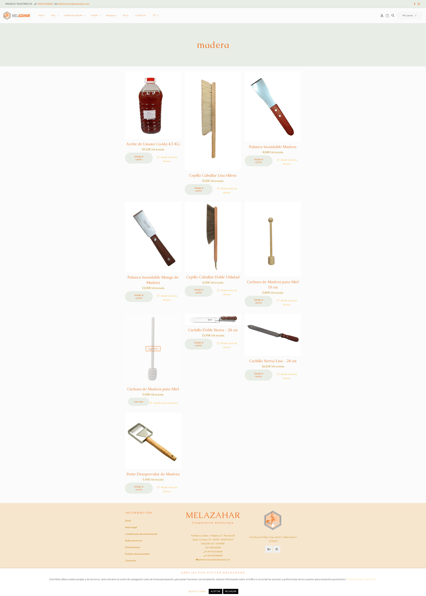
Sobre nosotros (133, 540)
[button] (167, 159)
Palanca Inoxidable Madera (272, 146)
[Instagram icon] (419, 3)
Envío (128, 520)
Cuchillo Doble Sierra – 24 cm (213, 330)
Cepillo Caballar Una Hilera (212, 175)
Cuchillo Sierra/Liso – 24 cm (273, 361)
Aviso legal (131, 527)
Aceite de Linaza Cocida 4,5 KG (153, 144)
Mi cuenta (408, 15)
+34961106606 (45, 3)
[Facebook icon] (414, 3)
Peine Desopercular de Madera (153, 474)
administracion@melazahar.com (73, 3)
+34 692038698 (214, 555)
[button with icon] (268, 549)
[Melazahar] (16, 15)
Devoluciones (132, 547)
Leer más (138, 401)
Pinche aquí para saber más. (362, 579)
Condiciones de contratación (141, 533)
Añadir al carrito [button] (138, 158)
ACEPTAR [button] (215, 591)
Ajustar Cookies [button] (197, 591)
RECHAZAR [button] (230, 591)
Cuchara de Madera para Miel (153, 389)
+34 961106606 (214, 551)
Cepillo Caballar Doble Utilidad (213, 277)
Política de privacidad (137, 553)
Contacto (130, 560)
